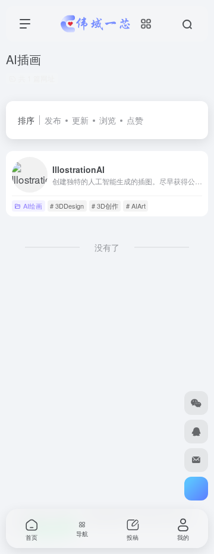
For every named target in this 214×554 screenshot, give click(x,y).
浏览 (107, 120)
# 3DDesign (67, 205)
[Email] (196, 460)
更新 (80, 120)
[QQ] (196, 431)
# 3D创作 (105, 205)
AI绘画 (32, 205)
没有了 (107, 247)
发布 (53, 120)
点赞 (135, 120)
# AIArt (136, 205)
